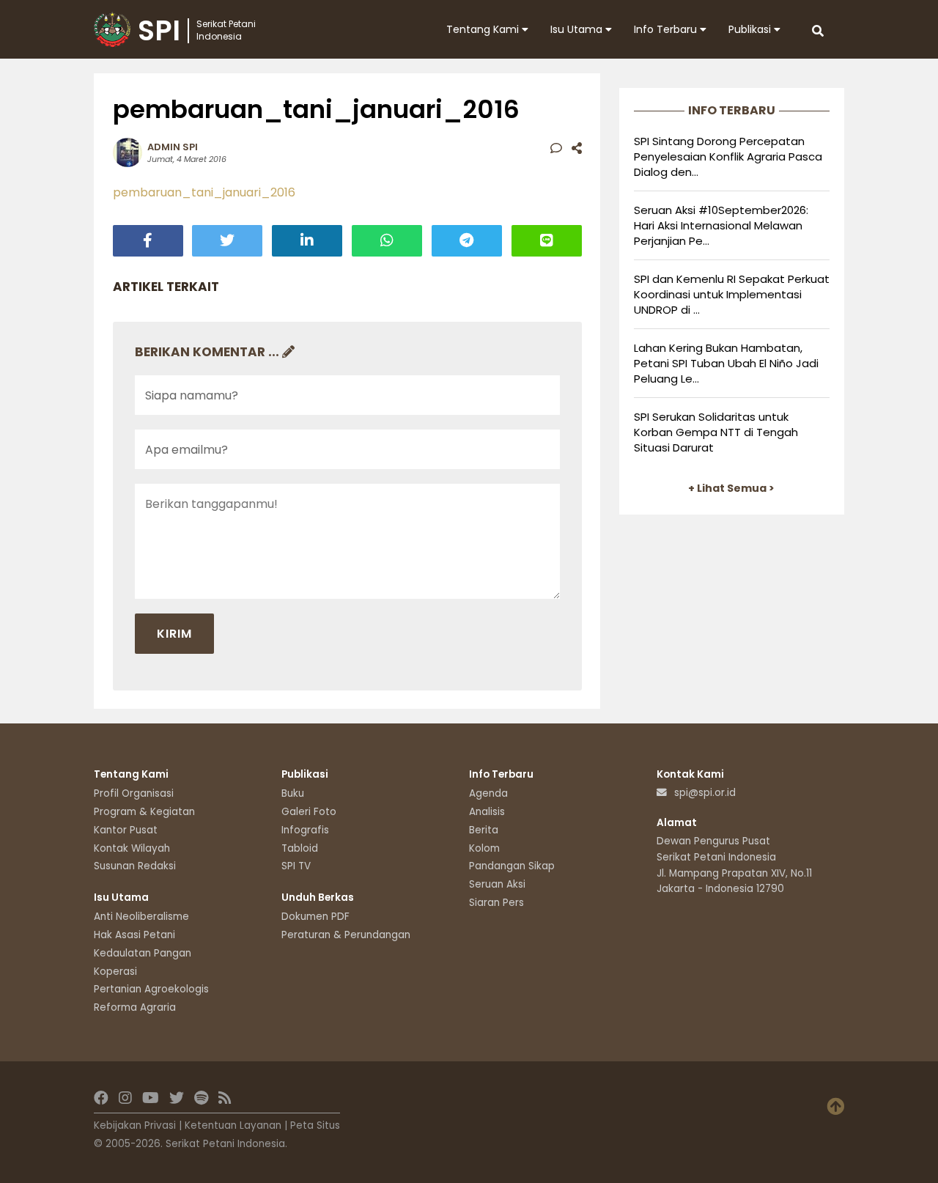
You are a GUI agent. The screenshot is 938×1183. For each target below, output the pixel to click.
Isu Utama (577, 29)
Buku (292, 793)
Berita (483, 830)
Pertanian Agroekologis (151, 989)
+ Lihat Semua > (731, 488)
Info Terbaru (667, 29)
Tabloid (299, 848)
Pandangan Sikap (512, 866)
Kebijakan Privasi (135, 1125)
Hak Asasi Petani (134, 935)
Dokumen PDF (315, 917)
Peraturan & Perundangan (345, 935)
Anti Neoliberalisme (141, 917)
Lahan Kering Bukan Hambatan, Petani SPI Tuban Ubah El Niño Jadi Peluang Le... (726, 363)
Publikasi (751, 29)
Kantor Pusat (126, 830)
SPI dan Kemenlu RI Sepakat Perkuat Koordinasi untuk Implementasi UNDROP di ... (732, 294)
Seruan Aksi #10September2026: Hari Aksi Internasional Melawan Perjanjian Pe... (721, 225)
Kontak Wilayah (132, 848)
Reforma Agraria (135, 1007)
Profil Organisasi (134, 793)
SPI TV (296, 866)
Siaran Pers (496, 903)
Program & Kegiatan (144, 812)
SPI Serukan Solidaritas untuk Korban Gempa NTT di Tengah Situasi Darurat (716, 432)
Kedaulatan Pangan (142, 953)
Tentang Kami (484, 29)
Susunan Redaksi (135, 866)
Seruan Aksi (497, 884)
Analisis (487, 812)
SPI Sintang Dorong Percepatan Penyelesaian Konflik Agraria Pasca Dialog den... (728, 156)
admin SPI (172, 147)
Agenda (488, 793)
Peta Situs (315, 1125)
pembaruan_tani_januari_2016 (204, 192)
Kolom (484, 848)
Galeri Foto (308, 812)
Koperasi (115, 972)
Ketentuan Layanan (233, 1125)
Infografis (305, 830)
